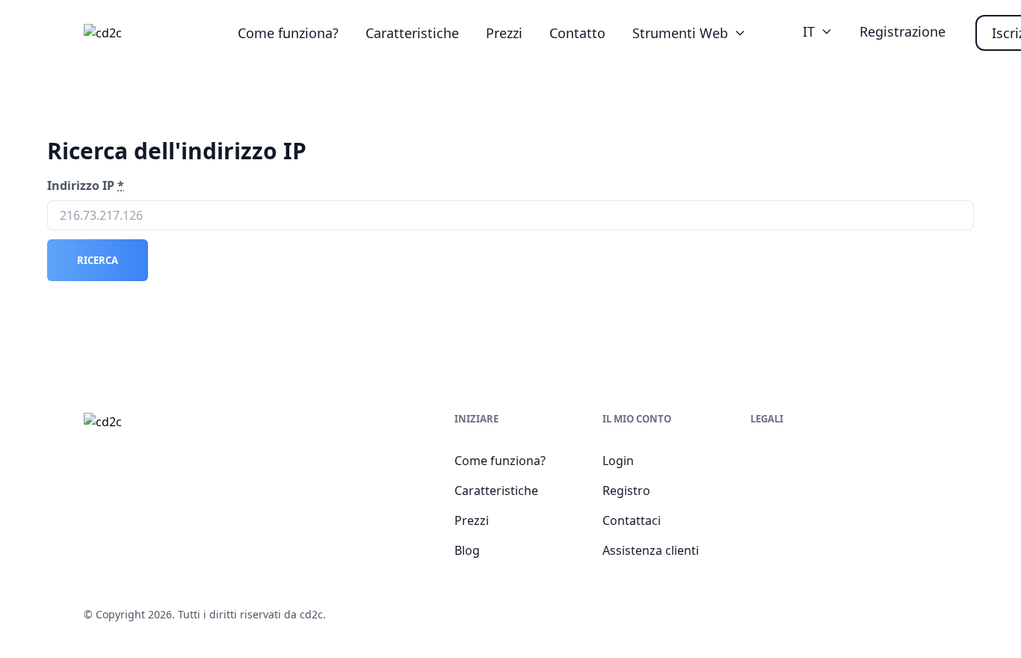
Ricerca (97, 260)
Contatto (577, 33)
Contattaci (631, 520)
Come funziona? (288, 33)
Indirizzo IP (85, 185)
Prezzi (504, 33)
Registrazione (903, 31)
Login (618, 460)
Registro (626, 490)
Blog (467, 550)
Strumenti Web (680, 33)
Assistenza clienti (650, 550)
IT (809, 31)
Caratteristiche (412, 33)
